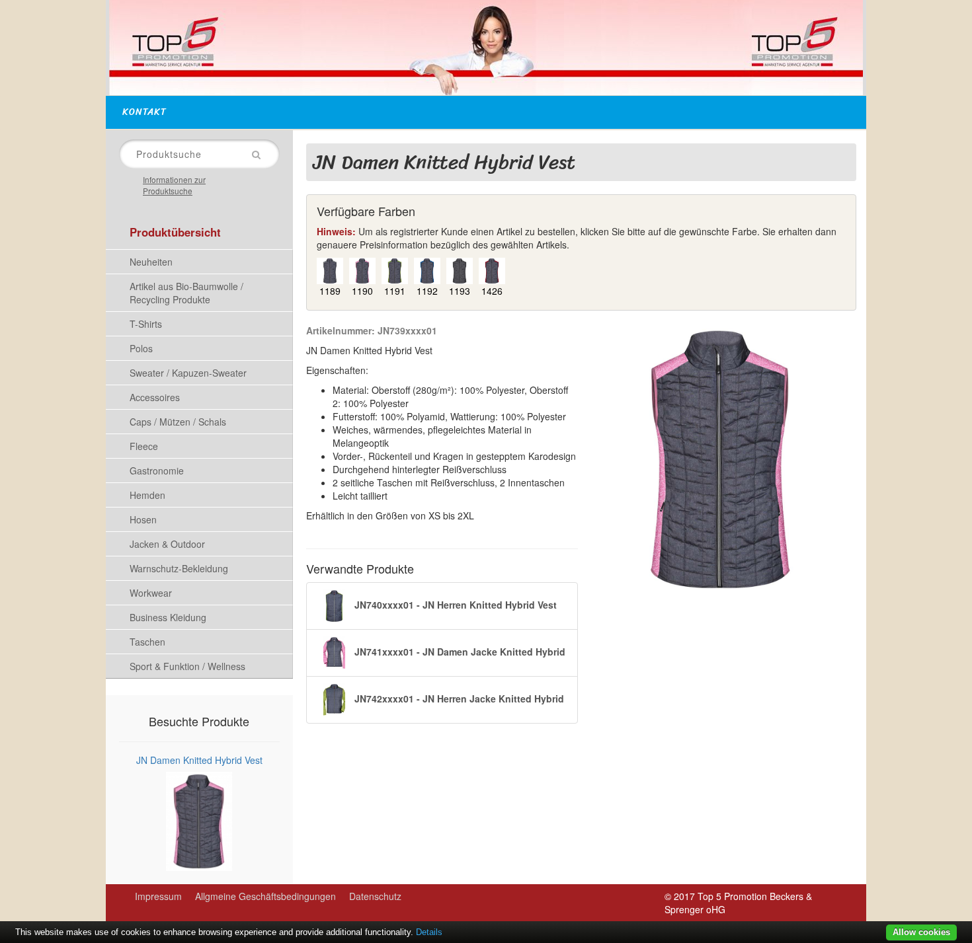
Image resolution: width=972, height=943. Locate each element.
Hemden (147, 495)
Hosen (143, 519)
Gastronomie (157, 470)
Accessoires (155, 397)
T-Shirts (146, 323)
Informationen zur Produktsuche (174, 185)
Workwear (151, 592)
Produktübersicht (175, 232)
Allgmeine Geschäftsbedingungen (265, 896)
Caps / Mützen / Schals (178, 421)
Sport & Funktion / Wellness (187, 666)
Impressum (158, 896)
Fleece (144, 446)
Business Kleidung (168, 617)
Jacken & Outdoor (167, 543)
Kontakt (144, 112)
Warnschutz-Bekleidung (179, 568)
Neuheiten (151, 261)
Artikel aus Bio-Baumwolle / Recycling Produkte (186, 293)
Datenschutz (375, 896)
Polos (141, 348)
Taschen (147, 641)
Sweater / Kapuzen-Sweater (188, 372)
